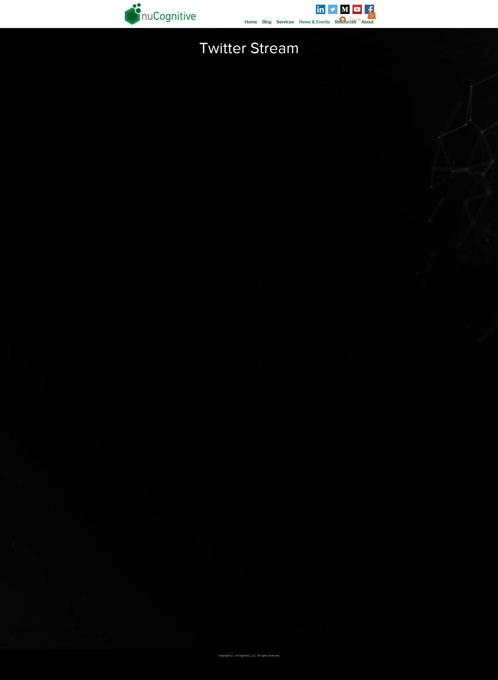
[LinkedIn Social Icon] (320, 9)
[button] (285, 21)
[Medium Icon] (345, 9)
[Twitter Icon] (332, 9)
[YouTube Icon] (357, 9)
